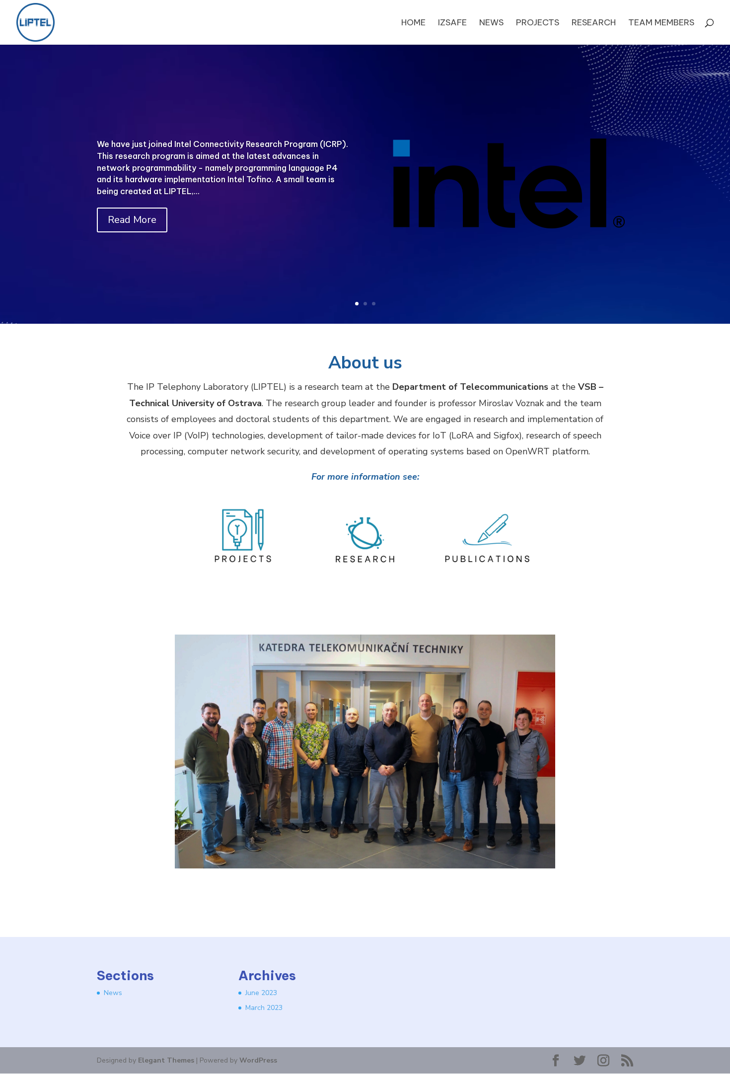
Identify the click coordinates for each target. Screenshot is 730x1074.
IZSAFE (452, 23)
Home (413, 23)
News (491, 23)
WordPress (258, 1060)
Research (594, 23)
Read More (132, 219)
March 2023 (264, 1007)
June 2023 (261, 993)
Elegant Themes (166, 1060)
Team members (661, 23)
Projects (537, 23)
